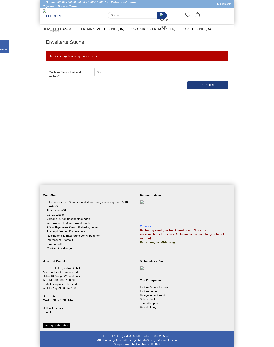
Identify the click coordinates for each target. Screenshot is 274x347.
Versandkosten (167, 340)
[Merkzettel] (188, 16)
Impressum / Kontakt (60, 239)
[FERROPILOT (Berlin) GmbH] (57, 16)
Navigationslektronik (152, 295)
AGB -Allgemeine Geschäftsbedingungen (73, 227)
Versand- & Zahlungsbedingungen (68, 218)
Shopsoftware (122, 344)
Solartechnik (148, 299)
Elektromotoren (149, 291)
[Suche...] (162, 15)
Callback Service (53, 308)
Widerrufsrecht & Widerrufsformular (69, 223)
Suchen (207, 85)
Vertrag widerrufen (56, 325)
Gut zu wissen (56, 214)
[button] (198, 16)
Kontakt (47, 312)
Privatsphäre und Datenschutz (66, 231)
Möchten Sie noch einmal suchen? (65, 74)
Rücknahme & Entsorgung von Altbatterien (73, 235)
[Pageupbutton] (263, 341)
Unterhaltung (148, 307)
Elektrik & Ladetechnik (154, 287)
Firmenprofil (54, 244)
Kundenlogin (223, 4)
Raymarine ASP (57, 210)
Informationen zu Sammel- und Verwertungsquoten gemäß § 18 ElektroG (87, 204)
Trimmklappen (149, 303)
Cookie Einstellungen (60, 248)
